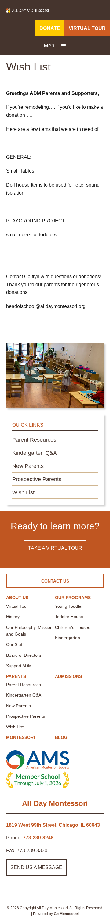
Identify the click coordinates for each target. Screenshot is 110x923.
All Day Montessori (55, 803)
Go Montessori (66, 914)
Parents (16, 676)
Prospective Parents (36, 479)
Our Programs (73, 597)
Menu (50, 46)
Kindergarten (67, 637)
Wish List (23, 492)
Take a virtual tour (55, 548)
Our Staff (15, 644)
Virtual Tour (17, 606)
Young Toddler (69, 606)
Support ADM (19, 665)
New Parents (28, 466)
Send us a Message (36, 867)
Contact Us (55, 581)
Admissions (68, 676)
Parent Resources (34, 440)
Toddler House (69, 616)
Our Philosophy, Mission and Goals (29, 630)
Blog (61, 737)
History (13, 616)
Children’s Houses (72, 627)
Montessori (20, 737)
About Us (17, 597)
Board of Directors (23, 655)
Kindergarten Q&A (34, 453)
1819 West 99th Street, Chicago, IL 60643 (53, 825)
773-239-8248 (38, 837)
